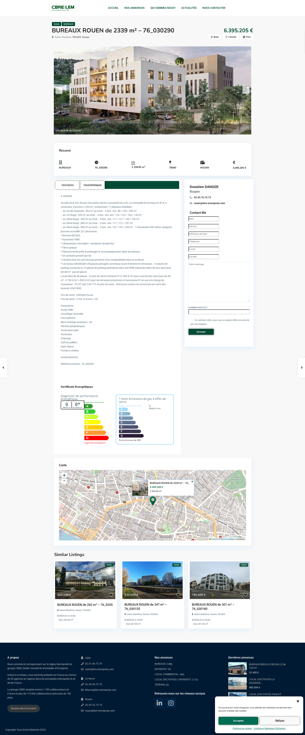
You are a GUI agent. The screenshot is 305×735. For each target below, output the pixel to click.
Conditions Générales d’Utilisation (269, 728)
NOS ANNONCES (134, 8)
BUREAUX (68, 24)
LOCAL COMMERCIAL (167, 674)
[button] (298, 701)
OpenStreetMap (227, 538)
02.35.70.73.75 (202, 197)
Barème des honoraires (23, 708)
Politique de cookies (242, 728)
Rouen (85, 37)
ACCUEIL (113, 8)
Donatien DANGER (204, 187)
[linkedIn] (159, 703)
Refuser (279, 720)
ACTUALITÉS (189, 8)
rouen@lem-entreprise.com (209, 203)
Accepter (238, 720)
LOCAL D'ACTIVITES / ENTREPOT (173, 679)
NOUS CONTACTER (213, 8)
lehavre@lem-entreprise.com (100, 689)
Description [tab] (68, 185)
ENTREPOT (161, 669)
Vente (56, 24)
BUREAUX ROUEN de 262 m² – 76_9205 (85, 605)
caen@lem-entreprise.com (99, 669)
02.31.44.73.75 (93, 663)
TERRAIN (160, 684)
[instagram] (171, 703)
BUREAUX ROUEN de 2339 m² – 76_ (169, 483)
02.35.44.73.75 (93, 684)
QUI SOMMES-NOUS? (162, 8)
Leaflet (214, 538)
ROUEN (77, 37)
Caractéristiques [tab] (92, 185)
